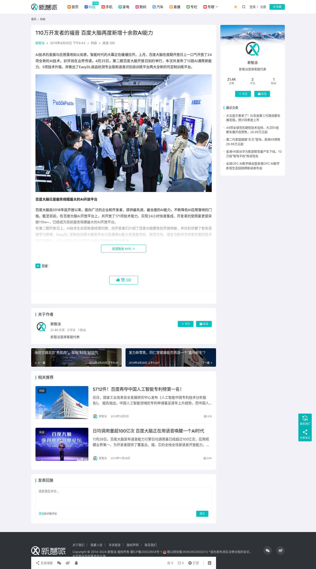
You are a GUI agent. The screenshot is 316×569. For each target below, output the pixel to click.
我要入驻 (97, 545)
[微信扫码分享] (59, 563)
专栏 (193, 7)
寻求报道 (115, 545)
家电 (126, 7)
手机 (109, 7)
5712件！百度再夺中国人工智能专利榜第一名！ (138, 389)
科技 (92, 7)
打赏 (192, 562)
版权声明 (133, 545)
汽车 (159, 7)
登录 (253, 7)
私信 (205, 323)
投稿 (278, 6)
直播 (176, 7)
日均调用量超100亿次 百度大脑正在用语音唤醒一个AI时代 (148, 431)
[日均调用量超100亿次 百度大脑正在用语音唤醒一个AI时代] (61, 444)
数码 (143, 7)
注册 (263, 7)
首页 (75, 7)
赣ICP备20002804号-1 (146, 552)
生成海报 (46, 563)
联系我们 (151, 545)
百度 (45, 266)
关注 (187, 323)
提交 (202, 513)
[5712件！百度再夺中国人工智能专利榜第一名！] (61, 402)
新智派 (39, 43)
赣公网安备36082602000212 (187, 552)
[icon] (267, 550)
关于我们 (78, 545)
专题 (210, 7)
